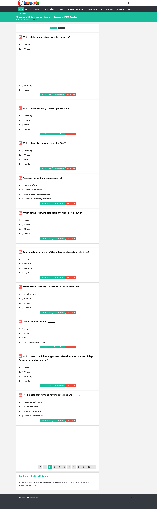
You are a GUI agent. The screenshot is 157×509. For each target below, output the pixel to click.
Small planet (30, 294)
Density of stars (31, 185)
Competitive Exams (32, 9)
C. (20, 85)
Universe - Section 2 (28, 485)
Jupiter (27, 44)
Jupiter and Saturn (32, 411)
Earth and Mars (31, 406)
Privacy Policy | (116, 497)
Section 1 (53, 28)
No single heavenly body (36, 342)
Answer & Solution (46, 95)
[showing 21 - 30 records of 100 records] (94, 467)
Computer (60, 9)
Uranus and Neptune (34, 416)
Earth (26, 259)
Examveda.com (34, 497)
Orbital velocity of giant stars (38, 199)
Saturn (27, 224)
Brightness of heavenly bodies (37, 194)
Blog (128, 9)
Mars (27, 90)
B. (20, 49)
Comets (27, 298)
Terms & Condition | (105, 497)
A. (20, 44)
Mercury (28, 85)
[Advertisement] (58, 67)
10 (89, 467)
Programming (92, 9)
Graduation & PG (107, 9)
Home (20, 9)
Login (131, 3)
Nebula (28, 307)
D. (20, 90)
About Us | (95, 497)
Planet (27, 303)
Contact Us (126, 497)
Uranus (27, 229)
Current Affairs (48, 9)
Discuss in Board (59, 95)
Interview (120, 9)
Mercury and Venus (33, 402)
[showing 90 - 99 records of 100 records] (40, 467)
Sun (26, 329)
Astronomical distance (34, 190)
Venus (27, 49)
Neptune (28, 268)
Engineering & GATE (75, 9)
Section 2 (61, 28)
